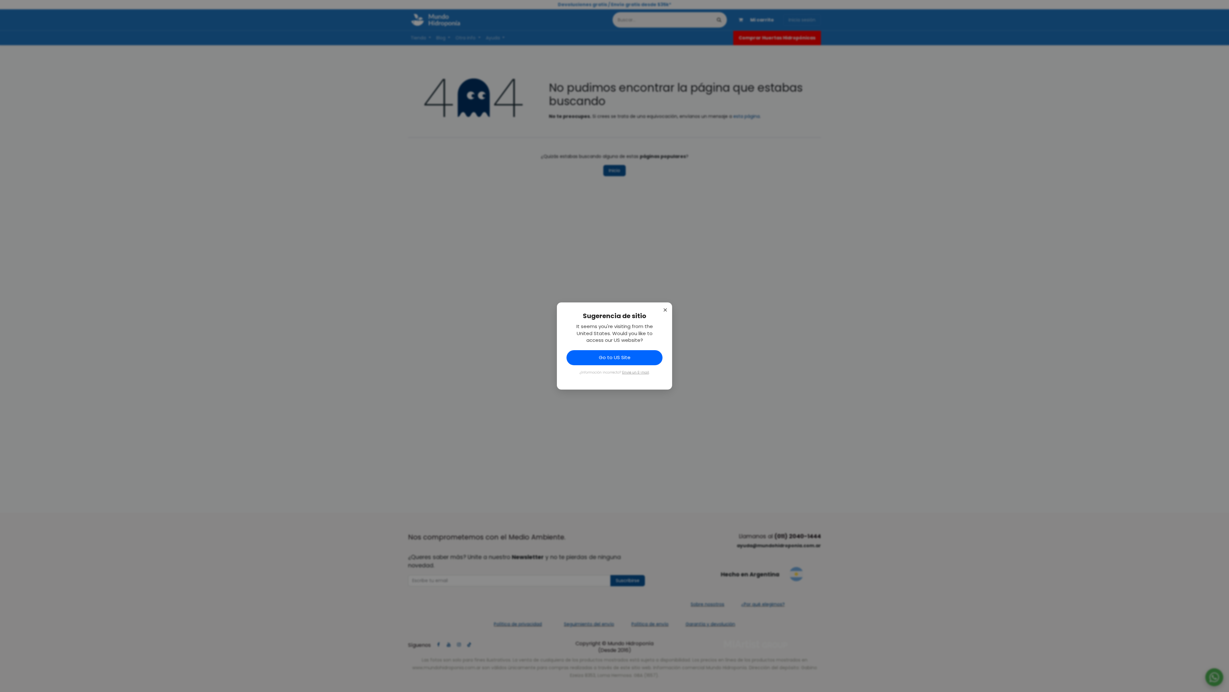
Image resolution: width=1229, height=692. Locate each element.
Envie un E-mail (635, 372)
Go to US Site (615, 357)
